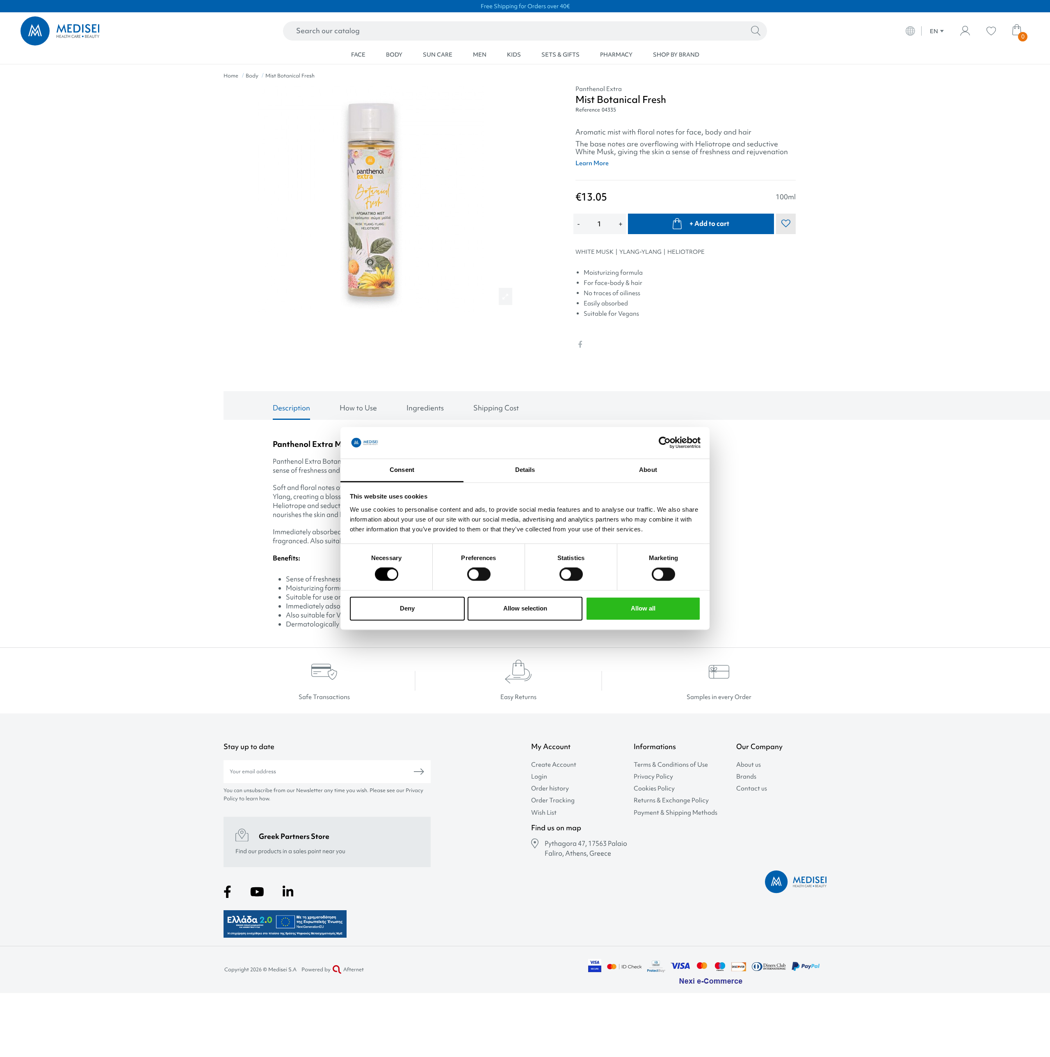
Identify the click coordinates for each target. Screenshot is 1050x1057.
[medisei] (121, 31)
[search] (755, 31)
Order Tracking (553, 800)
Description (291, 407)
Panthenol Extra (598, 89)
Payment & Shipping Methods (675, 812)
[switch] (479, 574)
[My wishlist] (991, 31)
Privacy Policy (653, 776)
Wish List (544, 812)
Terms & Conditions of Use (671, 764)
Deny (407, 608)
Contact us (751, 788)
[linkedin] (288, 892)
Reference (587, 109)
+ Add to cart (709, 223)
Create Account (553, 764)
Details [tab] (525, 469)
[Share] (580, 344)
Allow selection (525, 608)
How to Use (358, 407)
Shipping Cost (496, 407)
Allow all (643, 608)
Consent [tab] (402, 469)
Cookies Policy (654, 788)
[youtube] (257, 892)
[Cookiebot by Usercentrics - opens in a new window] (665, 443)
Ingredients (425, 407)
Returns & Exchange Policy (671, 800)
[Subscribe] (419, 771)
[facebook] (227, 892)
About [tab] (648, 469)
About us (748, 764)
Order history (550, 788)
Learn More (592, 163)
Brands (746, 776)
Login (539, 776)
